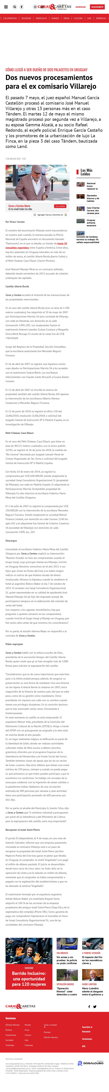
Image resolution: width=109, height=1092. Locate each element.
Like (89, 18)
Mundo (55, 18)
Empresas (101, 18)
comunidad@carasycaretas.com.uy (18, 1068)
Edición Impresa (51, 1037)
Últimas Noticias (13, 1025)
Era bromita (62, 953)
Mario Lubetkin (89, 984)
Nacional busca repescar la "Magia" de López (92, 189)
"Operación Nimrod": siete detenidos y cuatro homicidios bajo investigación (67, 994)
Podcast (47, 1032)
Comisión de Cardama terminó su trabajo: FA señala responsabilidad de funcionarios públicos (87, 242)
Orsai (66, 18)
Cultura (78, 18)
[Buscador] (14, 7)
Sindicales (41, 18)
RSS (83, 1046)
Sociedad (26, 18)
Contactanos (87, 1038)
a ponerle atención (91, 953)
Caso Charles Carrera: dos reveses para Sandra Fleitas (93, 213)
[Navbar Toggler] (8, 7)
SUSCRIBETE (97, 7)
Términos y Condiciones (14, 1059)
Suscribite (60, 206)
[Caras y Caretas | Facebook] (21, 7)
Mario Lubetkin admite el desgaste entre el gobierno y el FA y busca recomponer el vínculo (92, 996)
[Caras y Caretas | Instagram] (35, 7)
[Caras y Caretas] (20, 1008)
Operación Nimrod (65, 984)
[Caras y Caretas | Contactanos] (100, 1006)
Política (9, 1030)
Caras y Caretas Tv (50, 1026)
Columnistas (10, 18)
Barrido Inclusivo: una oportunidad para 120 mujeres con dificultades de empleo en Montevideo (29, 986)
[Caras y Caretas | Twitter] (95, 1006)
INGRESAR (81, 7)
